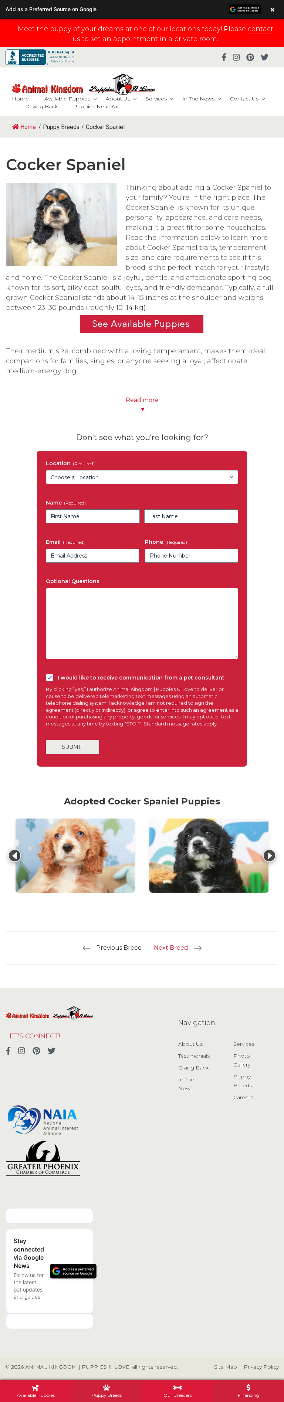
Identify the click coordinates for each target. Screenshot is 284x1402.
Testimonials (194, 1055)
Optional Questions (72, 581)
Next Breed (171, 947)
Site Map (225, 1366)
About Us (118, 98)
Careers (243, 1097)
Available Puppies (67, 98)
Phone (166, 542)
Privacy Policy (261, 1366)
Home (20, 98)
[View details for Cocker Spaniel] (75, 856)
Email (65, 542)
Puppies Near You (97, 106)
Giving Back (42, 106)
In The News (198, 98)
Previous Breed (119, 947)
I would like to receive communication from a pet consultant (141, 677)
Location (70, 463)
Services (156, 98)
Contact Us (244, 98)
